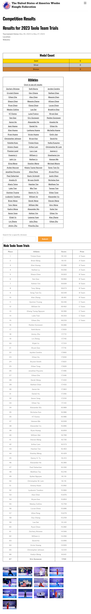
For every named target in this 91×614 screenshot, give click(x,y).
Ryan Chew (12, 105)
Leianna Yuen (33, 217)
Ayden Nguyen (13, 168)
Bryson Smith (33, 180)
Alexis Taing (13, 184)
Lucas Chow (54, 105)
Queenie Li (12, 155)
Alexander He (33, 122)
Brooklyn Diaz (53, 110)
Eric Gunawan (33, 118)
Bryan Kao (33, 139)
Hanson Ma (53, 159)
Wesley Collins (13, 110)
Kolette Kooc (12, 143)
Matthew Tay (53, 184)
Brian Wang (13, 201)
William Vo (33, 197)
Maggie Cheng (33, 101)
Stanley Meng (33, 164)
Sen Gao (12, 118)
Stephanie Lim (54, 155)
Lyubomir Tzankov (12, 197)
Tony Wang (12, 205)
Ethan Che (13, 97)
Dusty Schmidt (33, 176)
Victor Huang (33, 134)
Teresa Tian (53, 188)
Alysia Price (54, 172)
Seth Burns (33, 89)
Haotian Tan (33, 184)
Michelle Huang (53, 130)
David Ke (53, 139)
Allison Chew (53, 101)
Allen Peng (33, 172)
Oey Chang (33, 93)
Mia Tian (33, 188)
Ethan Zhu (54, 221)
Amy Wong (53, 205)
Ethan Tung (53, 193)
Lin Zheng (13, 221)
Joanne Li (53, 151)
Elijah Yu (12, 217)
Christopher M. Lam (54, 147)
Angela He (53, 122)
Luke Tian (13, 188)
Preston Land (12, 151)
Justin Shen (53, 176)
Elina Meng (12, 164)
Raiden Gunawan (54, 118)
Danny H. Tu (33, 193)
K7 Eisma (13, 114)
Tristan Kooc (33, 143)
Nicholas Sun (53, 180)
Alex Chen (33, 97)
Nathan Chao (53, 93)
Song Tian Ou (53, 168)
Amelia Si (13, 180)
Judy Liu (12, 159)
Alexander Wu (33, 209)
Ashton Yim (33, 213)
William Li (33, 155)
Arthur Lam (33, 147)
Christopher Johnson (12, 139)
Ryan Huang (13, 134)
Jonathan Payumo (13, 172)
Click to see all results (33, 85)
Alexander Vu (53, 197)
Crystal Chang (13, 93)
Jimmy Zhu (12, 226)
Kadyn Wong (13, 209)
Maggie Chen (53, 97)
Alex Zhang (53, 217)
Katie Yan (54, 209)
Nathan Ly (33, 159)
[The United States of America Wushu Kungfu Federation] (7, 8)
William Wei (33, 205)
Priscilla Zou (33, 226)
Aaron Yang (13, 213)
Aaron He (13, 122)
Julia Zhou (33, 221)
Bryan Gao (53, 114)
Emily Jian (54, 134)
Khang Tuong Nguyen (33, 168)
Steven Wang (53, 201)
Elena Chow (33, 105)
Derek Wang (33, 201)
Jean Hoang (13, 126)
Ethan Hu (53, 126)
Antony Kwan (12, 147)
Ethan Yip (54, 213)
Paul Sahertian (13, 176)
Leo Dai (33, 110)
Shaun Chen (13, 101)
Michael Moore (54, 164)
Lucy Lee (33, 151)
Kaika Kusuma (54, 143)
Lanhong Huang (33, 130)
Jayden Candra (54, 89)
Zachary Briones (13, 89)
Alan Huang (13, 130)
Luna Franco (33, 114)
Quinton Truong (12, 193)
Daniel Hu (33, 126)
